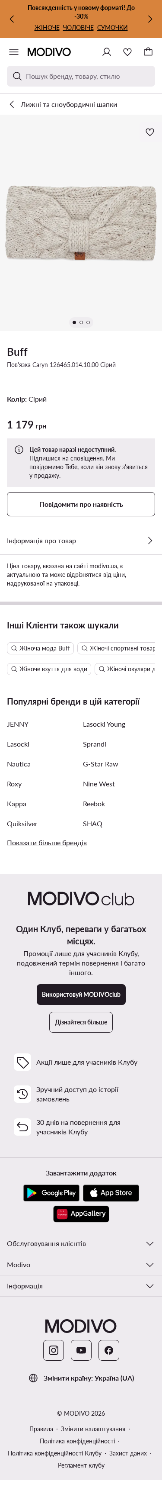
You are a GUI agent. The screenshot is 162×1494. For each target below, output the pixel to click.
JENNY (18, 724)
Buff (17, 351)
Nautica (19, 764)
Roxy (14, 783)
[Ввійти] (106, 52)
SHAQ (92, 823)
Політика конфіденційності (77, 1441)
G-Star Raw (100, 764)
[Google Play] (51, 1193)
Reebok (94, 803)
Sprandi (94, 744)
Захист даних (128, 1453)
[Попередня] (12, 19)
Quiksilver (22, 823)
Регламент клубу (81, 1465)
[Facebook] (108, 1350)
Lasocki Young (104, 724)
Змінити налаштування (93, 1429)
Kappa (16, 803)
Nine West (99, 783)
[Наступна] (150, 19)
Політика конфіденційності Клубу (55, 1453)
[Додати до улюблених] (151, 132)
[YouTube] (81, 1350)
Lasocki (18, 744)
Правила (41, 1429)
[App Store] (111, 1193)
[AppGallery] (81, 1214)
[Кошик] (148, 52)
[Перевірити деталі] (150, 540)
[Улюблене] (127, 52)
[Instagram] (53, 1350)
